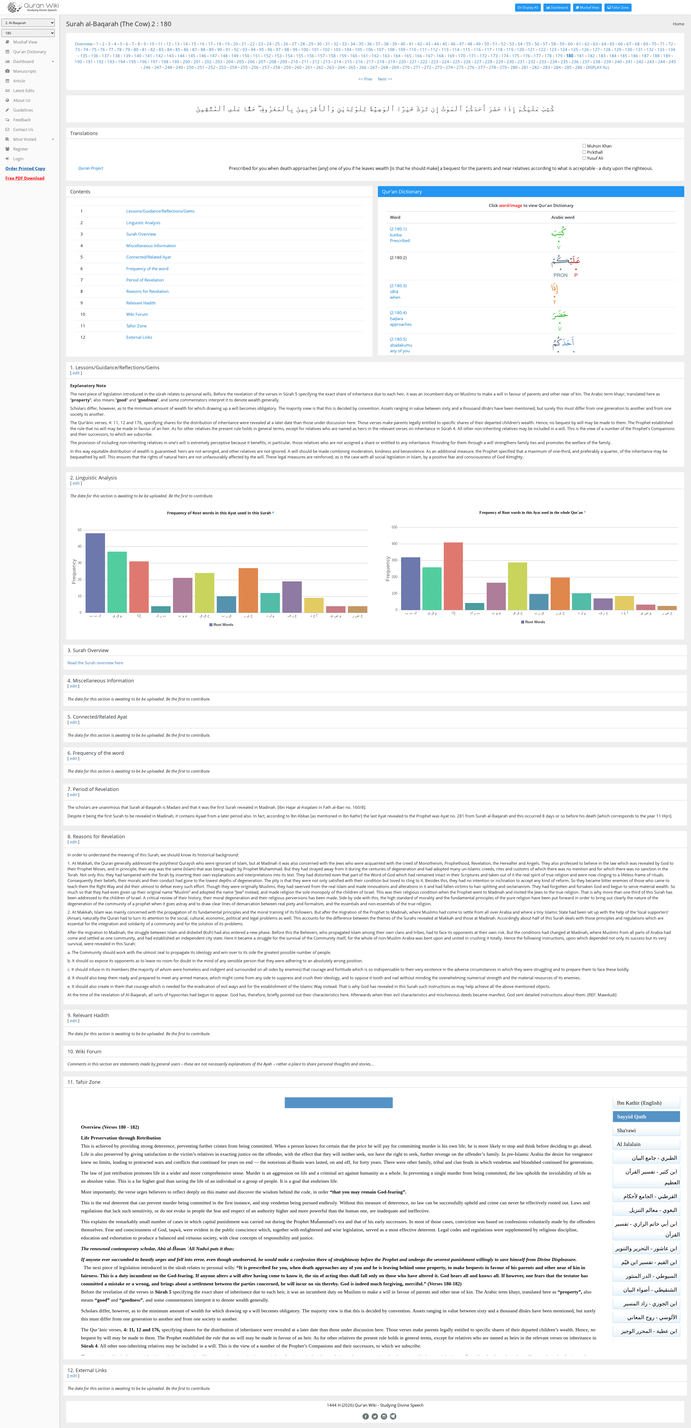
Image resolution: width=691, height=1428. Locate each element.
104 (347, 49)
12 (168, 43)
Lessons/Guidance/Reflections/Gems (160, 211)
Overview (84, 43)
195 (132, 61)
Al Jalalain (627, 1144)
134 (671, 49)
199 (175, 61)
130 (628, 49)
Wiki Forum (137, 314)
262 (319, 67)
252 (211, 67)
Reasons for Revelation (147, 291)
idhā (394, 291)
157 (321, 55)
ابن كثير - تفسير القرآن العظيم (652, 1177)
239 (607, 61)
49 (478, 43)
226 (467, 61)
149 (235, 55)
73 (77, 49)
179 (559, 55)
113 (445, 49)
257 (265, 67)
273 (438, 67)
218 (380, 61)
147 (213, 55)
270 (406, 67)
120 (520, 49)
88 (203, 49)
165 (407, 55)
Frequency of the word (147, 268)
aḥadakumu (401, 345)
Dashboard (559, 7)
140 (137, 55)
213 (326, 61)
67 (628, 43)
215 (348, 61)
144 (181, 55)
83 (161, 49)
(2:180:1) (398, 229)
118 (499, 49)
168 (440, 55)
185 (623, 55)
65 (612, 43)
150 (245, 55)
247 (157, 67)
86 (186, 49)
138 (116, 55)
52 (503, 43)
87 (194, 49)
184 (613, 55)
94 (253, 49)
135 (83, 55)
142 (159, 55)
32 (336, 43)
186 (634, 55)
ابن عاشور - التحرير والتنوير (647, 1248)
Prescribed (400, 240)
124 (563, 49)
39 (394, 43)
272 (427, 67)
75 (94, 49)
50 (486, 43)
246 (147, 67)
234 (553, 61)
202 (208, 61)
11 (160, 43)
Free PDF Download (25, 178)
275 (460, 67)
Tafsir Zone (620, 7)
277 (481, 67)
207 (262, 61)
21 (244, 43)
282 (535, 67)
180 (569, 56)
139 (127, 55)
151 (256, 55)
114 (455, 49)
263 (330, 67)
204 (229, 61)
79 (127, 49)
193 (110, 61)
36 (369, 43)
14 (185, 43)
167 (429, 55)
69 (645, 43)
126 (585, 49)
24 (269, 43)
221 (413, 61)
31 (327, 43)
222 (424, 61)
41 (411, 43)
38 (386, 43)
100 (304, 49)
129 (617, 49)
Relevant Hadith (141, 303)
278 (492, 67)
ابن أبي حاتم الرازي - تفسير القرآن (647, 1229)
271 (417, 67)
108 (391, 49)
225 (456, 61)
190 (78, 61)
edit (76, 373)
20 (235, 43)
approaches (401, 324)
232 (532, 61)
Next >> (385, 79)
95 (261, 49)
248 (168, 67)
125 (574, 49)
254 (233, 67)
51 (495, 43)
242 (639, 61)
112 (434, 49)
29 (311, 43)
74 (85, 49)
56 (536, 43)
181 (580, 55)
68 (637, 43)
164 (397, 55)
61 (578, 43)
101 (315, 49)
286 (578, 67)
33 (344, 43)
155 (299, 55)
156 (310, 55)
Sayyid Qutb (629, 1116)
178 (548, 55)
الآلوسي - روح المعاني (653, 1317)
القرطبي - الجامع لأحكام (652, 1196)
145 (191, 55)
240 (618, 61)
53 (511, 43)
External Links (139, 337)
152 (267, 55)
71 (662, 43)
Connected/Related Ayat (148, 257)
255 (244, 67)
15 (193, 43)
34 (352, 43)
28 (302, 43)
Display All (529, 7)
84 (169, 49)
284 (557, 67)
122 (542, 49)
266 (363, 67)
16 (202, 43)
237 (586, 61)
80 (136, 49)
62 (587, 43)
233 (542, 61)
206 (251, 61)
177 (537, 55)
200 (186, 61)
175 (515, 55)
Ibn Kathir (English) (637, 1103)
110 (412, 49)
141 (148, 55)
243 (650, 61)
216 (359, 61)
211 (305, 61)
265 (352, 67)
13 (177, 43)
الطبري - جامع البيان (656, 1158)
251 (201, 67)
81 (144, 49)
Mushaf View (589, 7)
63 (595, 43)
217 (370, 61)
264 (341, 67)
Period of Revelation (145, 280)
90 (219, 49)
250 (190, 67)
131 (639, 49)
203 (218, 61)
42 (419, 43)
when (395, 297)
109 (401, 49)
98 (286, 49)
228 (488, 61)
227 (478, 61)
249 (179, 67)
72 (670, 43)
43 (428, 43)
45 (444, 43)
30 (319, 43)
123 (553, 49)
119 (509, 49)
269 (395, 67)
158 (332, 55)
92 (236, 49)
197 (154, 61)
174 (505, 55)
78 (119, 49)
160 (353, 55)
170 (461, 55)
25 (277, 43)
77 (111, 49)
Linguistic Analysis (143, 222)
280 (514, 67)
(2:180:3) (398, 285)
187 (645, 55)
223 (434, 61)
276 (471, 67)
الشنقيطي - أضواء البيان (651, 1290)
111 (423, 49)
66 (620, 43)
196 (143, 61)
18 (218, 43)
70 (654, 43)
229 (499, 61)
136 (94, 55)
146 (202, 55)
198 (164, 61)
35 (361, 43)
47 (461, 43)
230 (510, 61)
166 (418, 55)
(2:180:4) (398, 312)
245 (672, 61)
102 (326, 49)
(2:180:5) (398, 339)
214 (337, 61)
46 (453, 43)
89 (211, 49)
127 (596, 49)
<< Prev (365, 79)
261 (309, 67)
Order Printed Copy (25, 168)
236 (575, 61)
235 (564, 61)
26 (285, 43)
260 (298, 67)
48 (470, 43)
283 (546, 67)
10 (152, 43)
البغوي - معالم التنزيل (654, 1210)
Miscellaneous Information (151, 245)
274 (449, 67)
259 (287, 67)
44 (436, 43)
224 (445, 61)
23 (260, 43)
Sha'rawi (624, 1130)
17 (210, 43)
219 (391, 61)
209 (283, 61)
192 (100, 61)
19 (227, 43)
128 (607, 49)
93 (244, 49)
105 (358, 49)
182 (591, 55)
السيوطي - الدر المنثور (653, 1276)
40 (403, 43)
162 (375, 55)
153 (278, 55)
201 (197, 61)
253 (222, 67)
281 (525, 67)
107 (380, 49)
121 (531, 49)
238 (596, 61)
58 (553, 43)
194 (121, 61)
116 (477, 49)
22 (252, 43)
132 (650, 49)
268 (384, 67)
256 (255, 67)
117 (488, 49)
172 (483, 55)
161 (364, 55)
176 (526, 55)
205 (240, 61)
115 (466, 49)
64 (603, 43)
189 (666, 55)
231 (521, 61)
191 (89, 61)
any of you (400, 350)
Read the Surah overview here (95, 662)
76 (102, 49)
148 (224, 55)
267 (373, 67)
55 (528, 43)
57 (545, 43)
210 (294, 61)
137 (105, 55)
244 (661, 61)
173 (494, 55)
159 (343, 55)
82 (152, 49)
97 (278, 49)
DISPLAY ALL (598, 67)
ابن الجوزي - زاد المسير (652, 1303)
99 (295, 49)
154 (289, 55)
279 (503, 67)
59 (562, 43)
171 (472, 55)
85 (177, 49)
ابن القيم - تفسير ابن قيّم (650, 1262)
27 (294, 43)
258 (276, 67)
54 (520, 43)
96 (269, 49)
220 (402, 61)
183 (602, 55)
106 (369, 49)
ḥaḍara (396, 318)
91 (228, 49)
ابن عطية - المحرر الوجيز (650, 1331)
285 (568, 67)
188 (656, 55)
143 (170, 55)
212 (316, 61)
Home (678, 23)
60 (570, 43)
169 (451, 55)
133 (661, 49)
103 (337, 49)
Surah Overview (141, 234)
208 (272, 61)
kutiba (396, 234)
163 (386, 55)
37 (377, 43)
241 (629, 61)
